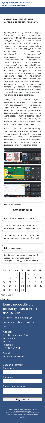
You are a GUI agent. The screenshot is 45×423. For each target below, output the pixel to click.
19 (4, 286)
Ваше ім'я (8, 368)
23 (28, 286)
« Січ (2, 299)
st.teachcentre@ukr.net (15, 356)
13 (10, 282)
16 (29, 282)
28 (16, 290)
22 (22, 286)
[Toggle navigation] (5, 11)
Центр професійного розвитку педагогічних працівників (17, 3)
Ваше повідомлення (14, 386)
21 (16, 286)
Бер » (9, 299)
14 (16, 282)
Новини (17, 204)
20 (10, 286)
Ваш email (8, 377)
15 (22, 282)
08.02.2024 (8, 204)
